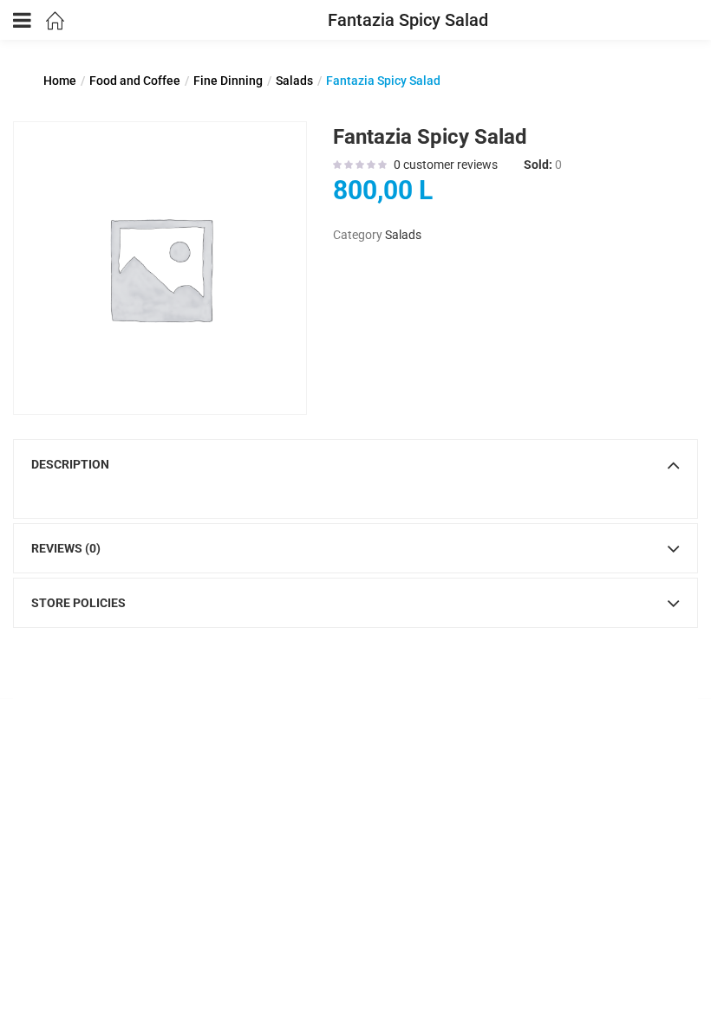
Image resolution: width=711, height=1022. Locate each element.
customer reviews (446, 164)
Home (59, 80)
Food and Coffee (134, 80)
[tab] (355, 464)
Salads (294, 80)
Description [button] (70, 464)
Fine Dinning (228, 80)
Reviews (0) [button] (66, 548)
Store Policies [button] (78, 603)
